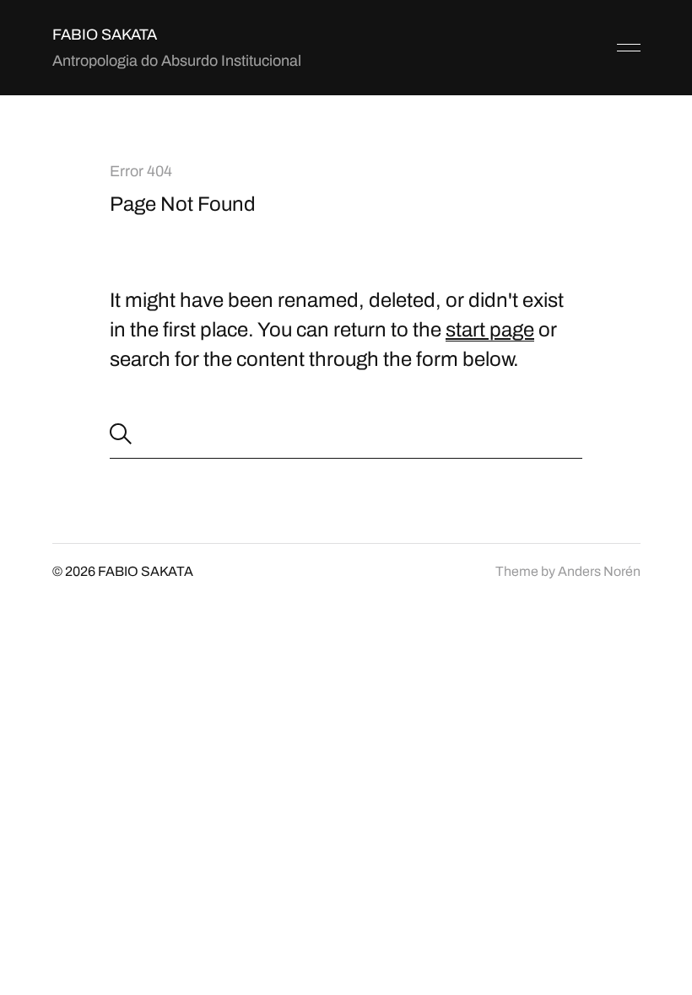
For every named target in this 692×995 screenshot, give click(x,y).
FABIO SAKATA (104, 34)
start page (490, 330)
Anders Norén (599, 571)
